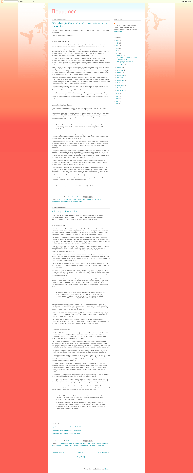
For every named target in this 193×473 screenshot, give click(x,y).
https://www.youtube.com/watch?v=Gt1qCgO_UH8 (66, 427)
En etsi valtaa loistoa (89, 443)
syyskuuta (120, 70)
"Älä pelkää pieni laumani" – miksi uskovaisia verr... (127, 58)
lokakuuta (120, 67)
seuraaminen (74, 201)
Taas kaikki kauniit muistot (96, 445)
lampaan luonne (65, 201)
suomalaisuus (84, 445)
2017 (117, 101)
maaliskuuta (121, 85)
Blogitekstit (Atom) (82, 457)
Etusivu (80, 452)
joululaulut (65, 445)
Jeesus (80, 199)
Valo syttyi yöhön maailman (65, 211)
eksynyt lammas (63, 199)
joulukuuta (120, 55)
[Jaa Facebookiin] (90, 197)
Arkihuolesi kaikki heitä (65, 443)
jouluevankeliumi (56, 445)
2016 (117, 104)
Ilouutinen (64, 11)
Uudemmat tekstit (58, 452)
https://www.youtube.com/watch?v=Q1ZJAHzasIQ (66, 430)
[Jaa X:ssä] (88, 197)
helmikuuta (120, 88)
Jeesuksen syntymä (102, 443)
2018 (117, 98)
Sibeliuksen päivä (74, 445)
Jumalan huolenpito (88, 199)
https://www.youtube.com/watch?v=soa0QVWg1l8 (66, 433)
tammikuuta (121, 90)
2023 (117, 48)
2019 (117, 96)
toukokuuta (120, 80)
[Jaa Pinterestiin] (92, 197)
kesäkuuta (120, 77)
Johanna (118, 23)
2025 (117, 43)
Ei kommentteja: (76, 197)
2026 (117, 40)
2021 (117, 53)
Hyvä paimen (73, 199)
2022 (117, 50)
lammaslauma (56, 201)
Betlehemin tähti (77, 443)
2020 (117, 93)
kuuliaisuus (98, 199)
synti (80, 201)
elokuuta (120, 72)
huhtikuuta (120, 83)
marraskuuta (121, 65)
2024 (117, 45)
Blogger (106, 469)
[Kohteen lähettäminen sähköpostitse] (84, 197)
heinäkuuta (120, 75)
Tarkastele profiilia (119, 31)
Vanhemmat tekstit (103, 452)
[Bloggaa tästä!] (86, 197)
